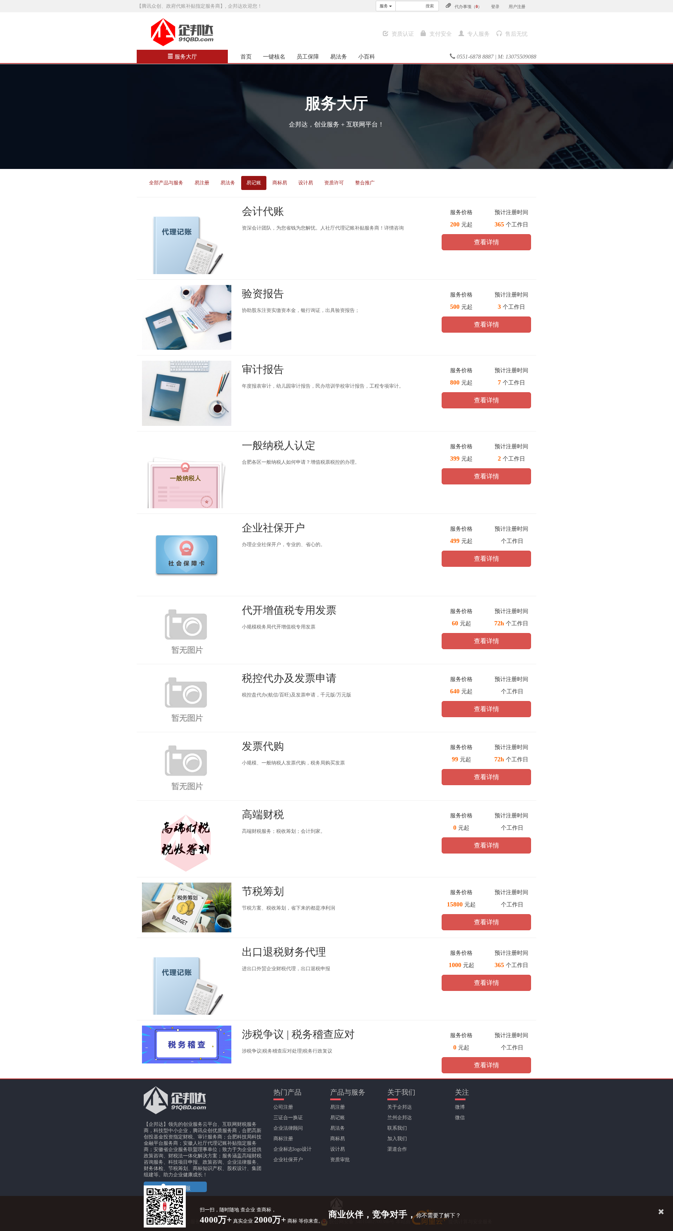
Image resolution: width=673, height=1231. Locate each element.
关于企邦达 (399, 1107)
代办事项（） (468, 6)
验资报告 (263, 293)
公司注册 (283, 1107)
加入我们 (397, 1138)
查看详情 (486, 242)
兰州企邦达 (399, 1117)
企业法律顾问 (288, 1128)
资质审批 (340, 1159)
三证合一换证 (288, 1117)
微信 (460, 1117)
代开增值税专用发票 (289, 610)
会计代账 (263, 211)
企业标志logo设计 (292, 1149)
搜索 (430, 6)
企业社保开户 (273, 527)
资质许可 (334, 182)
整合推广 (365, 182)
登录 (495, 6)
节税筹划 (263, 891)
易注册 (202, 182)
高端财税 (263, 814)
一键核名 (274, 57)
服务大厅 (185, 57)
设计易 (305, 182)
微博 (460, 1107)
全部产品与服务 (166, 182)
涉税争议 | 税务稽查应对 (298, 1034)
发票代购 (263, 746)
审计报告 (263, 369)
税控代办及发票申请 (289, 678)
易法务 (338, 57)
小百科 (366, 57)
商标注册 (283, 1138)
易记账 (253, 182)
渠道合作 (397, 1149)
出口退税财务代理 (284, 952)
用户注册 (517, 6)
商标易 (279, 182)
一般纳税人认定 (278, 445)
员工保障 (308, 57)
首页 (246, 57)
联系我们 (397, 1128)
